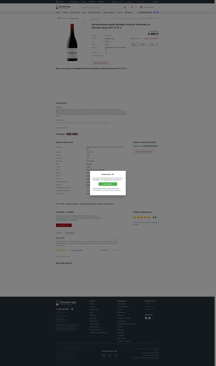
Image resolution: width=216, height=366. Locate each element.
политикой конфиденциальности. (111, 190)
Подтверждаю (107, 184)
